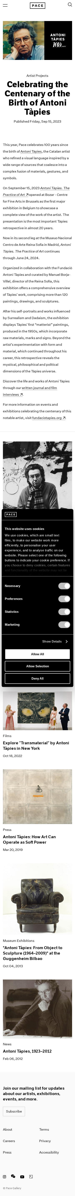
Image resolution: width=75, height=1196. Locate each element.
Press (7, 1152)
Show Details (52, 641)
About (7, 1129)
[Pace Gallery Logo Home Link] (37, 5)
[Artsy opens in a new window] (31, 1177)
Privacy (45, 1141)
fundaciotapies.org (48, 418)
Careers (9, 1141)
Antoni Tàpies (31, 151)
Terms (44, 1129)
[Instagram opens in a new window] (4, 1177)
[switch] (64, 599)
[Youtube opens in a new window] (22, 1177)
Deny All (37, 678)
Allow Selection (37, 666)
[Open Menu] (5, 5)
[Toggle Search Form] (70, 4)
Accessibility (49, 1152)
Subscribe (14, 1111)
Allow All (37, 654)
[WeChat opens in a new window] (13, 1177)
